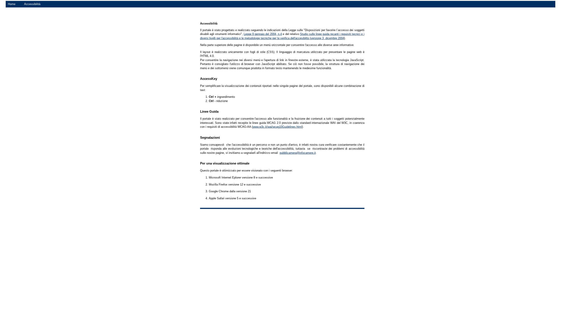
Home (11, 4)
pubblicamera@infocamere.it (298, 152)
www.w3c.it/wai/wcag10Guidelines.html (277, 126)
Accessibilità (32, 4)
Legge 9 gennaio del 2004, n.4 (263, 34)
